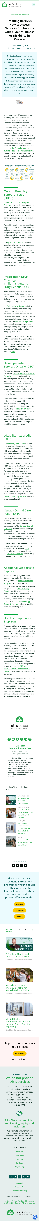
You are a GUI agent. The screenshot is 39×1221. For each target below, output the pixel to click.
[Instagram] (19, 1176)
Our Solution (19, 1155)
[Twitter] (15, 1176)
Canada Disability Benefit (15, 496)
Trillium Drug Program (17, 306)
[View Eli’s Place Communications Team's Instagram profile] (17, 739)
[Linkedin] (24, 1176)
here (13, 351)
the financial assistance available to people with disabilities (19, 149)
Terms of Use (19, 1187)
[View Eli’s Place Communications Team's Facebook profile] (9, 739)
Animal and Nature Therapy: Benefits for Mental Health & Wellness (19, 988)
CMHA (23, 666)
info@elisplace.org (20, 754)
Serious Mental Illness (23, 14)
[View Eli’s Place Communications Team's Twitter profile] (21, 739)
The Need (19, 1152)
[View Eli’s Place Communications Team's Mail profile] (30, 739)
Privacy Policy (20, 1183)
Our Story (19, 1159)
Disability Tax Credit (16, 443)
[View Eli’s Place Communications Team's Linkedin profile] (25, 739)
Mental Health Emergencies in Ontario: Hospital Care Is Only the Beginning (18, 1023)
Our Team (19, 1163)
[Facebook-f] (11, 1176)
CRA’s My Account (15, 553)
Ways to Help (19, 1167)
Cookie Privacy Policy (19, 1191)
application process (15, 242)
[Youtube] (28, 1176)
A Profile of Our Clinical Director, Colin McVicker (18, 955)
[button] (33, 4)
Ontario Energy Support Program (17, 602)
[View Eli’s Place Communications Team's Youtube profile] (13, 739)
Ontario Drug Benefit (24, 321)
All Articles (14, 14)
